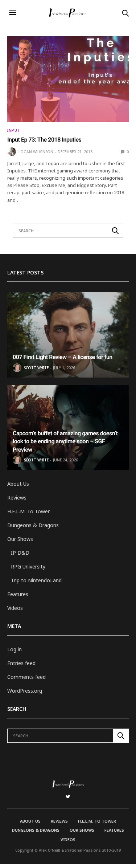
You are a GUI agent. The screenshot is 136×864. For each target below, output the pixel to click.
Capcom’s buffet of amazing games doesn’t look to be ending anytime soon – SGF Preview (65, 441)
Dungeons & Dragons (33, 525)
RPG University (28, 566)
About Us (18, 483)
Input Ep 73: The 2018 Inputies (44, 139)
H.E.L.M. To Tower (28, 511)
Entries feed (21, 663)
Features (17, 594)
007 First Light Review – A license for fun (62, 357)
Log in (14, 649)
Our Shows (20, 538)
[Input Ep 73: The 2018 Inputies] (68, 79)
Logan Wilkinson (35, 151)
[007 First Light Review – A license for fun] (68, 335)
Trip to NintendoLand (36, 580)
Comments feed (26, 676)
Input (13, 130)
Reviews (16, 497)
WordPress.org (24, 690)
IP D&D (20, 552)
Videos (15, 607)
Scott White (36, 367)
